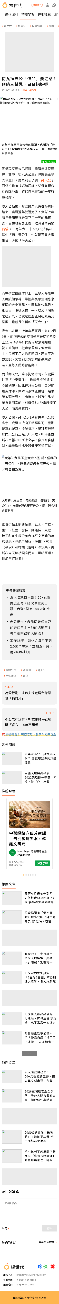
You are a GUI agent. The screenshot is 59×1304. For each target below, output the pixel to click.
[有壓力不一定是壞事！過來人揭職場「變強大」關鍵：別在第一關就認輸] (12, 958)
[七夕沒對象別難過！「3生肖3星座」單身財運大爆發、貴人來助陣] (12, 977)
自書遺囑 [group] (37, 26)
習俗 (25, 676)
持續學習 (27, 14)
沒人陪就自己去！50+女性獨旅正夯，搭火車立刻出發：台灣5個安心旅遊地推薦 (40, 1076)
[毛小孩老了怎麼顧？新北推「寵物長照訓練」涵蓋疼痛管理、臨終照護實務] (12, 1156)
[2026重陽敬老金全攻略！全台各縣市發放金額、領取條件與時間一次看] (12, 1096)
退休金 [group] (22, 26)
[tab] (23, 875)
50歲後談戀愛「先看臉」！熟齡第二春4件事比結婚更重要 (39, 1136)
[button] (54, 5)
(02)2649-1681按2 (26, 1279)
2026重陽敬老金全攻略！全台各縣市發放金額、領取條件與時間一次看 (40, 1095)
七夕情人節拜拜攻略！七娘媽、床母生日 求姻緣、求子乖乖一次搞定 (41, 1018)
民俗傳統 (11, 676)
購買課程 (37, 4)
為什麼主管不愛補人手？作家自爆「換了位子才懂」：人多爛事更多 (40, 1037)
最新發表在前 (46, 1242)
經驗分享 (11, 670)
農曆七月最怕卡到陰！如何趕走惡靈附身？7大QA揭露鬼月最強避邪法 (41, 897)
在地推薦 (44, 14)
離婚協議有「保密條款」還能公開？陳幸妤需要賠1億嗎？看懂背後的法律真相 (40, 917)
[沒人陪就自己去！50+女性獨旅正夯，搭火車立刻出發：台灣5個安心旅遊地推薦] (12, 1076)
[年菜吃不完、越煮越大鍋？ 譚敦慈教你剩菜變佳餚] (12, 758)
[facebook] (39, 1266)
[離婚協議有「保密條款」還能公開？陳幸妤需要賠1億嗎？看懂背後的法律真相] (12, 917)
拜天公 (42, 670)
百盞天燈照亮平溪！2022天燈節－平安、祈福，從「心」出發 (41, 777)
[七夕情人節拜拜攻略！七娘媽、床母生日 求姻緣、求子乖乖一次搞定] (12, 1018)
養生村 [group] (8, 26)
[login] (47, 5)
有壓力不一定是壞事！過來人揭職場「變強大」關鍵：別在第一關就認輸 (40, 958)
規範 (4, 1228)
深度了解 (42, 863)
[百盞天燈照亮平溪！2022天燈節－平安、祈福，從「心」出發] (12, 777)
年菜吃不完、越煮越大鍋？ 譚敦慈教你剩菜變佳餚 (41, 758)
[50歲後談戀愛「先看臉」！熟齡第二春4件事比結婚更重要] (12, 1137)
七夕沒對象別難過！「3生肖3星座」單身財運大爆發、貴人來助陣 (40, 977)
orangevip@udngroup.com (31, 1274)
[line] (46, 1266)
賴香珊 (27, 670)
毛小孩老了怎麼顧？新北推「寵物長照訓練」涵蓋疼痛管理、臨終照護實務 (40, 1155)
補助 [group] (51, 26)
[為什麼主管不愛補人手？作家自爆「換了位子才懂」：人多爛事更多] (12, 1038)
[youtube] (52, 1266)
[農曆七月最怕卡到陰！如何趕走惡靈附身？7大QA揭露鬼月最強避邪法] (12, 898)
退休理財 (11, 14)
